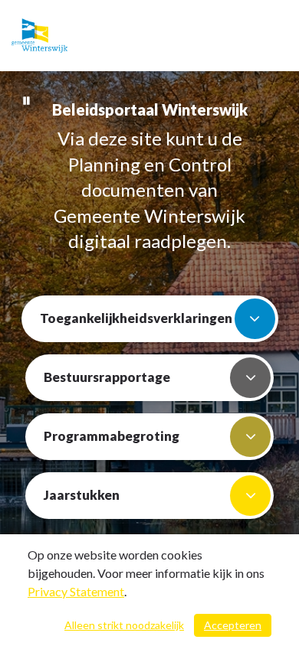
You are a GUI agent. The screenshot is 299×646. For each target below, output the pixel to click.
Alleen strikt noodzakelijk (124, 624)
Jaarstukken (82, 495)
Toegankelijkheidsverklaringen (136, 318)
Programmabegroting (111, 436)
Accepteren (232, 624)
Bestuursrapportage (107, 377)
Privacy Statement (76, 591)
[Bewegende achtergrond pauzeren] (27, 99)
